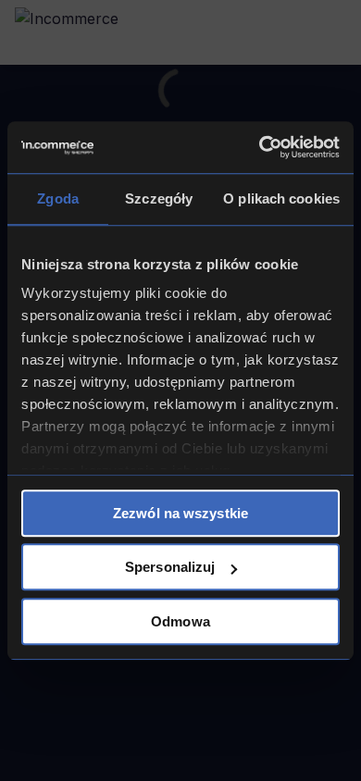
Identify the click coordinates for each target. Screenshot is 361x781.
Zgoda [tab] (58, 198)
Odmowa (180, 621)
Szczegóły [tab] (159, 198)
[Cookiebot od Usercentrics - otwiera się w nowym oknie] (260, 147)
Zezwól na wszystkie (180, 513)
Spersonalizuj (170, 567)
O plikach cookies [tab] (281, 198)
